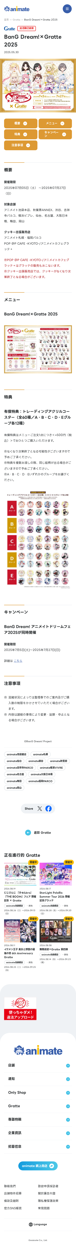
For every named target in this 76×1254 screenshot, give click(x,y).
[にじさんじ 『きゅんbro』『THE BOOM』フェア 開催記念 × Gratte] (20, 889)
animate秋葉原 (58, 761)
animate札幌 (40, 754)
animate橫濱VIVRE (51, 768)
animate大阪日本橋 (42, 774)
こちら (18, 661)
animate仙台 (14, 761)
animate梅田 (14, 781)
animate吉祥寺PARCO (20, 768)
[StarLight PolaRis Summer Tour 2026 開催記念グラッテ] (56, 889)
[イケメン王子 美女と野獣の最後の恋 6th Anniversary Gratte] (20, 945)
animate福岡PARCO (40, 781)
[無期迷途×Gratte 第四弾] (56, 945)
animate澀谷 (35, 761)
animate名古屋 (15, 774)
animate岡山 (14, 788)
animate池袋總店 (16, 754)
